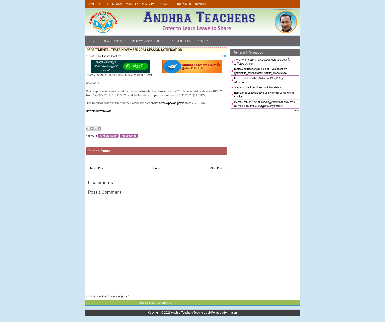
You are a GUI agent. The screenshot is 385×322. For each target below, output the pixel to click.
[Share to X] (95, 129)
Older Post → (218, 168)
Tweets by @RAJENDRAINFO (156, 302)
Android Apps (108, 135)
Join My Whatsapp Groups (147, 41)
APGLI (201, 41)
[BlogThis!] (92, 129)
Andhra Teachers (111, 56)
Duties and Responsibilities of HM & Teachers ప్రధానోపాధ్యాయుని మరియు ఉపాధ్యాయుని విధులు (260, 70)
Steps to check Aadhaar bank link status (257, 87)
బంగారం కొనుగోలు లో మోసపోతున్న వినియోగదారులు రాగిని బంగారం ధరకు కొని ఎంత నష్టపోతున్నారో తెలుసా (264, 103)
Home (91, 3)
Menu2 (117, 3)
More (296, 110)
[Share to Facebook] (99, 129)
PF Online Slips (180, 41)
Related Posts (98, 151)
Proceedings (129, 135)
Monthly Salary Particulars (148, 3)
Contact (201, 3)
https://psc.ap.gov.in (171, 103)
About (103, 3)
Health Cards (113, 41)
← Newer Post (95, 168)
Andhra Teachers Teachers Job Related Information (204, 312)
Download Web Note (98, 111)
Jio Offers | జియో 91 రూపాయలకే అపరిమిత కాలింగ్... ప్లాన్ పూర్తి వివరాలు (262, 61)
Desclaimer (182, 3)
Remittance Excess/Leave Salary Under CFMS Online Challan (264, 94)
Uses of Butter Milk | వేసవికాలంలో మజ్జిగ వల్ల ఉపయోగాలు (258, 80)
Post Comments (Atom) (115, 296)
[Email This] (88, 129)
